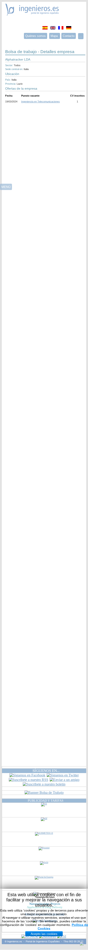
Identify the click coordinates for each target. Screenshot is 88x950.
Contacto (68, 36)
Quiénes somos (35, 36)
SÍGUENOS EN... (46, 771)
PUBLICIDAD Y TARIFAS (45, 800)
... (80, 36)
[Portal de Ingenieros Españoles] (32, 14)
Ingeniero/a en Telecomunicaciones (40, 101)
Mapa (55, 36)
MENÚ (6, 187)
